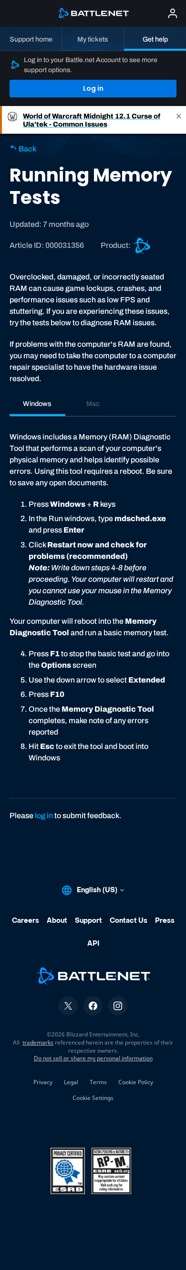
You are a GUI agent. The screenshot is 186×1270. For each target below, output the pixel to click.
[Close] (179, 120)
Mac (93, 403)
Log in (93, 88)
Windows (37, 403)
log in (44, 815)
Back (26, 149)
